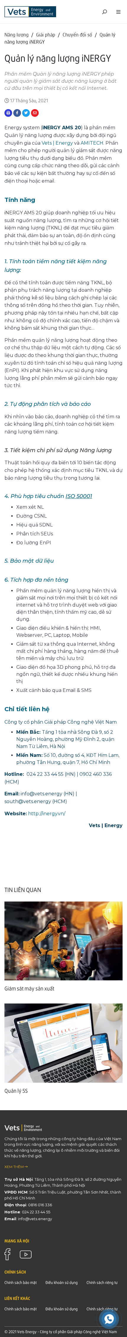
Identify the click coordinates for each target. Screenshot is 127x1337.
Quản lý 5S (16, 1090)
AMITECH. (92, 143)
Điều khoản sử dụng (61, 1282)
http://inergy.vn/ (46, 813)
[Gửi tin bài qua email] (35, 113)
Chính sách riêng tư (102, 1282)
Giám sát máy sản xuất (29, 988)
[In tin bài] (8, 113)
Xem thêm (14, 1166)
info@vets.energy (35, 1218)
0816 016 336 (40, 1204)
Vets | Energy (56, 143)
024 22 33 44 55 (36, 1212)
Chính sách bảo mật (20, 1282)
